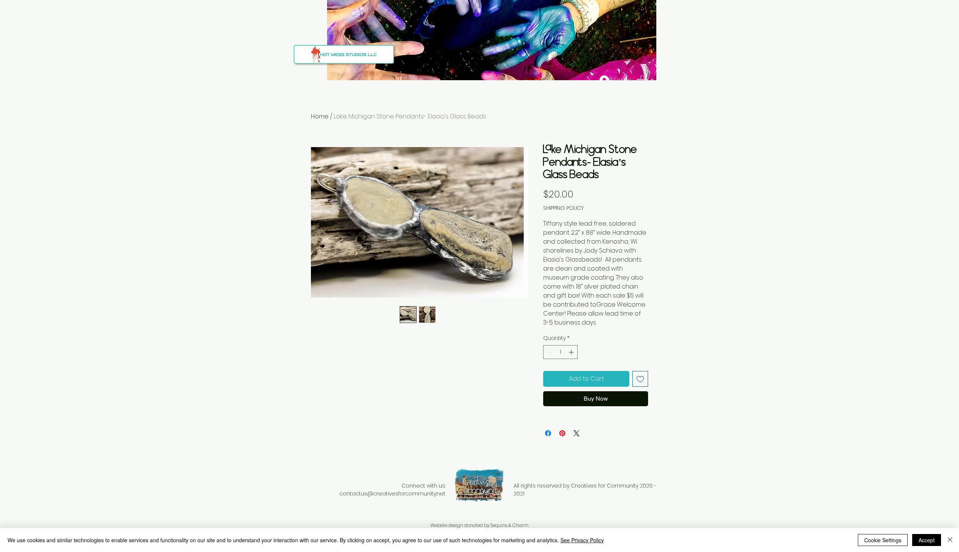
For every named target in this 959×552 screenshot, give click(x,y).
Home (320, 116)
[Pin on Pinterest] (562, 433)
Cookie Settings (882, 540)
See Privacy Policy (582, 540)
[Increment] (572, 352)
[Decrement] (549, 352)
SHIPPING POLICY (563, 208)
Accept (927, 540)
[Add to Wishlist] (640, 379)
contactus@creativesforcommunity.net (392, 493)
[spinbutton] (560, 352)
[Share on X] (576, 433)
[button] (648, 80)
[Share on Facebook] (548, 433)
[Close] (950, 540)
